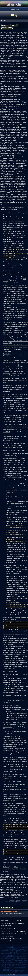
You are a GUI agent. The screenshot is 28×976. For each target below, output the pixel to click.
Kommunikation (22, 953)
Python (4, 964)
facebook (22, 970)
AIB (7, 947)
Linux (11, 955)
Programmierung (20, 962)
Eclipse (5, 424)
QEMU (9, 964)
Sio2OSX (5, 794)
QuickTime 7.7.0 (14, 740)
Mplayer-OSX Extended (10, 458)
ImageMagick (17, 839)
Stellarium (6, 867)
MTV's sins (11, 928)
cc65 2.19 (6, 818)
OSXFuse (12, 757)
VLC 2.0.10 (6, 456)
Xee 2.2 (5, 671)
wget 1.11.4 (6, 432)
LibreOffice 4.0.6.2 (8, 415)
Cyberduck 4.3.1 (8, 443)
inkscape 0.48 (7, 722)
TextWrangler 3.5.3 (8, 695)
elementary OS (14, 970)
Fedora (12, 951)
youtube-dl (6, 467)
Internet (13, 953)
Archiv (19, 761)
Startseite (12, 9)
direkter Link (18, 573)
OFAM (21, 958)
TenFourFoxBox (7, 385)
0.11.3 (16, 867)
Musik (17, 958)
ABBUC (3, 947)
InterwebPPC (7, 360)
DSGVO (4, 949)
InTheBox (6, 371)
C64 (25, 947)
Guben (3, 953)
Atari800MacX (7, 781)
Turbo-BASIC (9, 966)
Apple (12, 901)
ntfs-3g (5, 764)
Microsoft (4, 958)
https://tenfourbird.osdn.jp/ (14, 394)
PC (13, 960)
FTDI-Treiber (6, 803)
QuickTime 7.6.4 (8, 731)
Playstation (10, 962)
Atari (18, 901)
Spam (13, 964)
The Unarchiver (7, 674)
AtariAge (21, 798)
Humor (8, 953)
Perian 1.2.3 (6, 453)
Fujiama (17, 951)
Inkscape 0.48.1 (7, 727)
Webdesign (22, 966)
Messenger (21, 956)
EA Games (10, 949)
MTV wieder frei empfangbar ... (17, 931)
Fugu (4, 436)
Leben (5, 956)
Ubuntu (15, 966)
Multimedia (11, 958)
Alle (26, 972)
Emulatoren (18, 949)
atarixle (11, 967)
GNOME (23, 951)
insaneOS (9, 972)
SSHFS (5, 769)
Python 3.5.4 (10, 573)
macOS (25, 901)
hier (21, 506)
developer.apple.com (8, 884)
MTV (16, 956)
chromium (18, 967)
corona (23, 967)
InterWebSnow (7, 367)
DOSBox (5, 857)
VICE (4, 789)
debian (6, 970)
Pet (16, 960)
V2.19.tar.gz (22, 818)
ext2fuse (5, 774)
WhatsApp (5, 967)
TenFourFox (6, 378)
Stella (4, 784)
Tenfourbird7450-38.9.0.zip (14, 402)
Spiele (18, 964)
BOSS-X (21, 947)
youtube (20, 972)
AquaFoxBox (6, 354)
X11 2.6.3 (6, 700)
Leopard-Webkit (7, 213)
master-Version (14, 831)
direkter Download (12, 786)
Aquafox (5, 322)
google (3, 972)
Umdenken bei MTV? (14, 921)
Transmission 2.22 (8, 450)
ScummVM (6, 862)
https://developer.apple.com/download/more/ (13, 891)
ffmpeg (5, 617)
